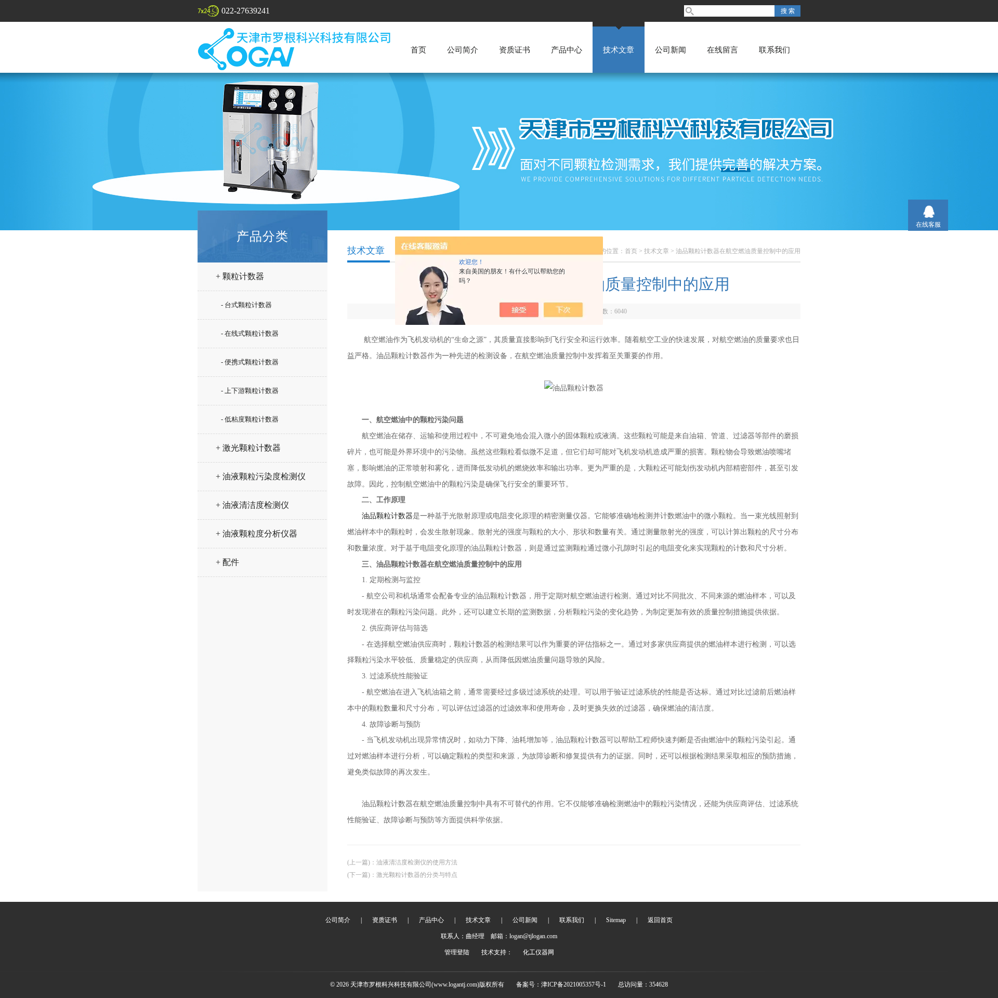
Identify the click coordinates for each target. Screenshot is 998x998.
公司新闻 (670, 50)
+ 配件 (227, 562)
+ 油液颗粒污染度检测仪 (261, 476)
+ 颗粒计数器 (240, 276)
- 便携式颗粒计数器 (250, 362)
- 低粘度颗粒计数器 (250, 419)
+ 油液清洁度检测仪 (252, 505)
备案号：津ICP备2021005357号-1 (561, 984)
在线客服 (928, 224)
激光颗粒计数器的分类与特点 (416, 874)
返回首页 (660, 920)
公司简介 (462, 50)
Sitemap (616, 920)
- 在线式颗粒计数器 (250, 333)
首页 (418, 50)
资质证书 (514, 50)
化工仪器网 (538, 952)
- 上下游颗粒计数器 (250, 391)
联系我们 (774, 50)
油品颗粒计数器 (387, 516)
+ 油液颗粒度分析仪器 (256, 533)
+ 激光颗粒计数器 (248, 447)
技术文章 (618, 50)
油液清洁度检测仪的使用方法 (416, 862)
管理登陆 (456, 952)
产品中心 (566, 50)
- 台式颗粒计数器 (246, 305)
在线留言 (722, 50)
